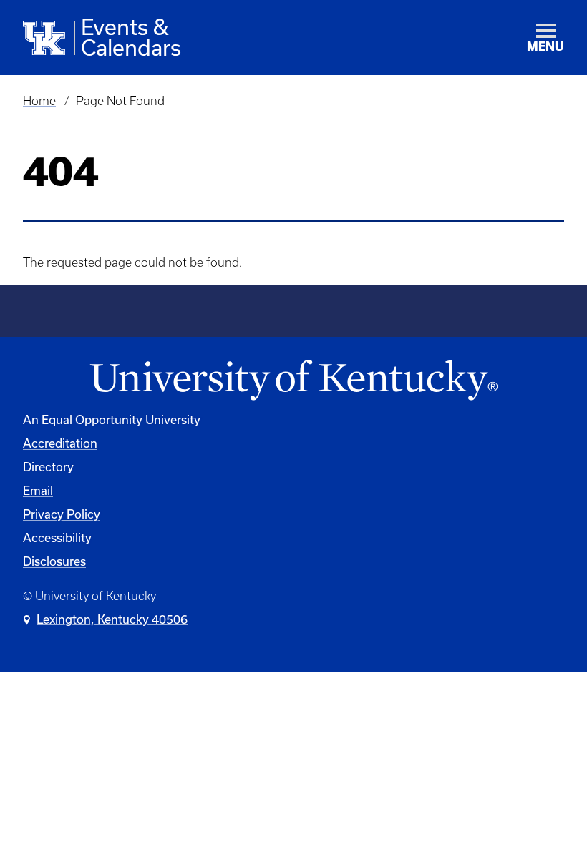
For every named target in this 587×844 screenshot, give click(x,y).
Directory (48, 466)
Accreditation (60, 443)
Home (39, 100)
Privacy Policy (61, 514)
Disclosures (54, 561)
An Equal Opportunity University (111, 419)
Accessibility (57, 537)
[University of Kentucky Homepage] (293, 381)
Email (38, 490)
